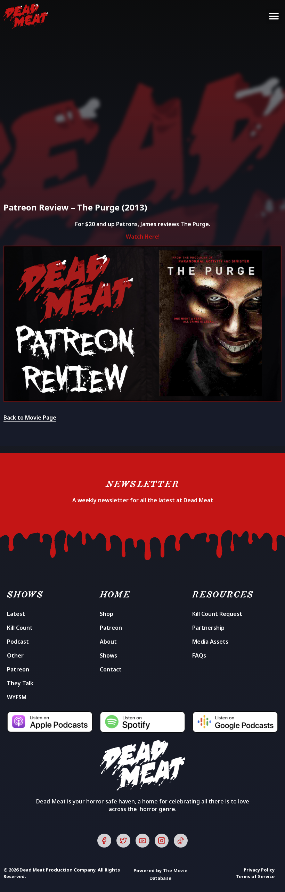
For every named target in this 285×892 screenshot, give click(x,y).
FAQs (199, 655)
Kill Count (20, 627)
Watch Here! (143, 236)
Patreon (18, 669)
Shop (106, 614)
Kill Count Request (217, 614)
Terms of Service (255, 876)
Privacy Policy (259, 870)
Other (15, 655)
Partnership (208, 627)
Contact (111, 669)
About (108, 641)
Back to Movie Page (29, 417)
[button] (274, 16)
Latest (16, 614)
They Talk (20, 683)
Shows (108, 655)
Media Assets (210, 641)
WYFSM (16, 697)
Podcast (18, 641)
